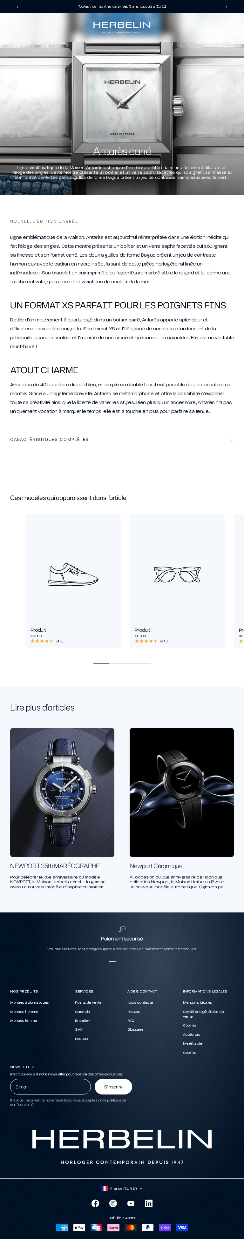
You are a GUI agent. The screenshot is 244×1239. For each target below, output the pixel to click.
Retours (133, 1011)
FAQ (130, 1020)
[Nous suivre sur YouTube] (131, 1203)
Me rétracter (193, 1043)
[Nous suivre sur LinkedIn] (148, 1203)
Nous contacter (140, 1002)
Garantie (82, 1011)
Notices (81, 1038)
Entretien (82, 1020)
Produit (38, 630)
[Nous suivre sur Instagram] (113, 1203)
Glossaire (135, 1029)
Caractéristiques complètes (49, 439)
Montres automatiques (29, 1002)
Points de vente (88, 1002)
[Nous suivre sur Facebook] (95, 1203)
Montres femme (23, 1020)
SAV (78, 1029)
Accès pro (191, 1034)
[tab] (68, 498)
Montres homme (24, 1011)
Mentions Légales (197, 1002)
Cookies (189, 1025)
